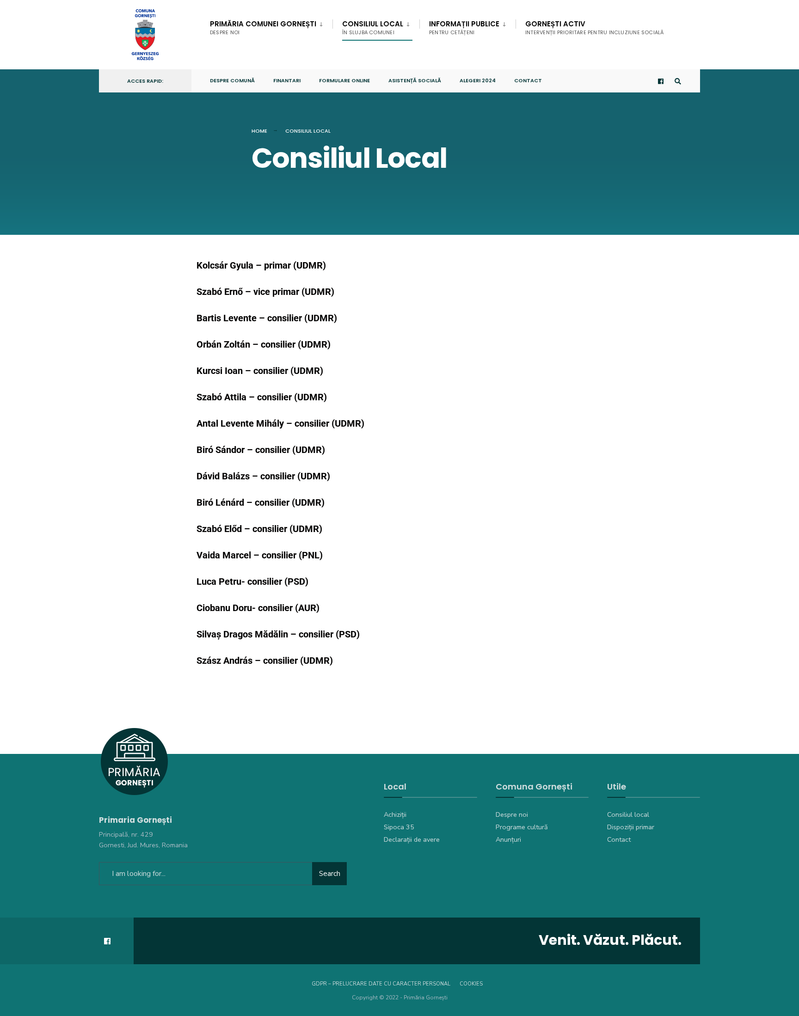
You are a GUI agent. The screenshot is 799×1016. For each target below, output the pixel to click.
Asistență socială (414, 80)
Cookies (471, 983)
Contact (528, 80)
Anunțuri (508, 839)
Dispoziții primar (630, 827)
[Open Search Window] (678, 81)
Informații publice (464, 27)
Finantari (287, 80)
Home (259, 131)
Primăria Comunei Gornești (263, 27)
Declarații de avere (412, 839)
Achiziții (395, 814)
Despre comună (232, 80)
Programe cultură (522, 827)
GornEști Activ (594, 27)
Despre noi (512, 814)
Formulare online (344, 80)
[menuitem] (271, 25)
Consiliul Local (372, 27)
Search (329, 873)
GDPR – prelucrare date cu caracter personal (381, 983)
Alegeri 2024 (478, 80)
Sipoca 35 (399, 827)
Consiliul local (628, 814)
